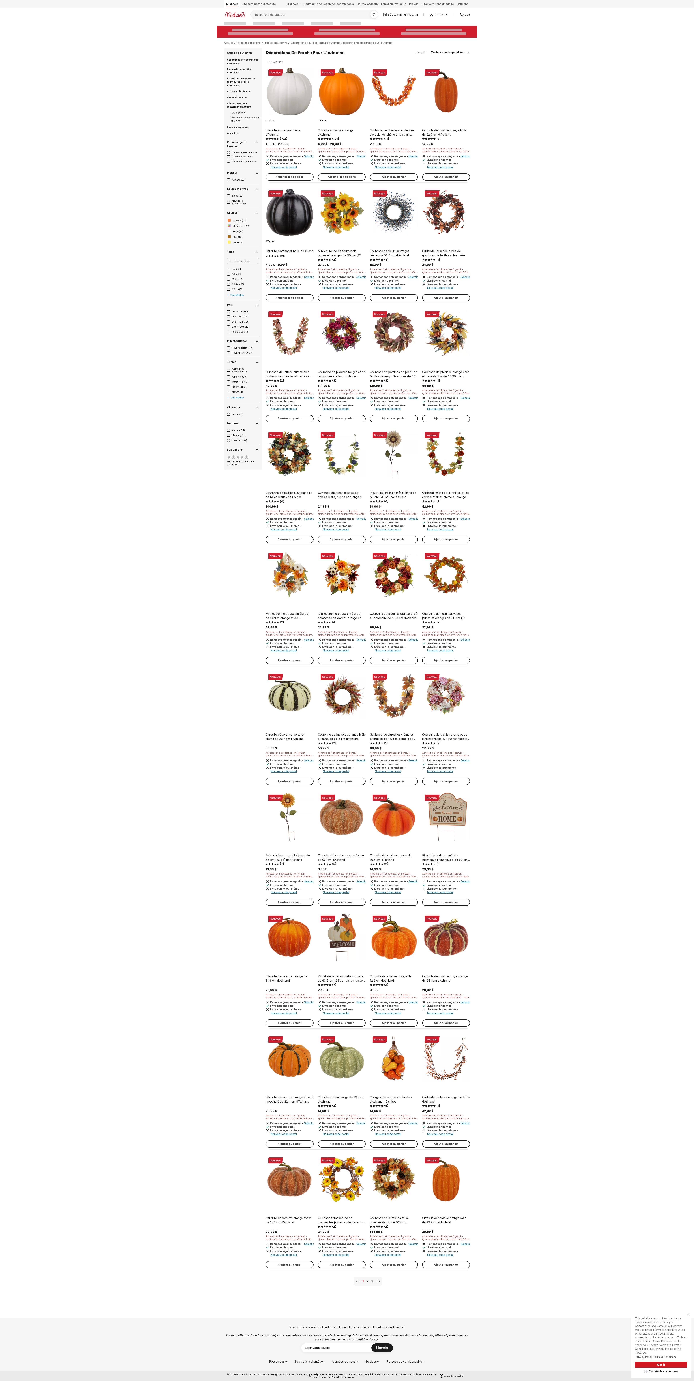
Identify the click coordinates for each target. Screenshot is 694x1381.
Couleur (232, 212)
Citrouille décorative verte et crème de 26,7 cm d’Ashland (285, 737)
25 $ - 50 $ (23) (240, 321)
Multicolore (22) (241, 226)
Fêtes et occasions (248, 42)
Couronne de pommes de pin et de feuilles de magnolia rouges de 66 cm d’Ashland (393, 374)
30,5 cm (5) (238, 284)
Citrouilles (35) (240, 381)
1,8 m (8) (236, 274)
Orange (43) (239, 220)
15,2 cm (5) (237, 279)
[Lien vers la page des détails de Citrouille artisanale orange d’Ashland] (342, 93)
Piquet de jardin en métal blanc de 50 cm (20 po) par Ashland (393, 495)
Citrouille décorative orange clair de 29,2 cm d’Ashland (444, 1220)
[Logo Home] (235, 15)
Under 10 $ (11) (240, 311)
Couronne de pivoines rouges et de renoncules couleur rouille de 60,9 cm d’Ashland (341, 374)
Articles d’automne (276, 42)
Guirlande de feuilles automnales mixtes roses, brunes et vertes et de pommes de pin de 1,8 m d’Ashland (288, 374)
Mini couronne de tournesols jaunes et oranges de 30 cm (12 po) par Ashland (339, 253)
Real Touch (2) (239, 440)
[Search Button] (374, 14)
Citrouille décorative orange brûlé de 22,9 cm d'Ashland (444, 132)
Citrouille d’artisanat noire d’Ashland (289, 251)
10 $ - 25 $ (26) (240, 316)
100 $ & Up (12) (240, 332)
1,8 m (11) (237, 269)
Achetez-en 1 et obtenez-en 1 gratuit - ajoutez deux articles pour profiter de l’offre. (289, 150)
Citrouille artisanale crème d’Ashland (283, 132)
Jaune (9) (238, 242)
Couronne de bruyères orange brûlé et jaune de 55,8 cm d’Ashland (342, 737)
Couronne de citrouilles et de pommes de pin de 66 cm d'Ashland (389, 1220)
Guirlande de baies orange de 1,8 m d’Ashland (446, 1099)
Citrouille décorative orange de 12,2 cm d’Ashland (391, 978)
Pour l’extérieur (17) (242, 347)
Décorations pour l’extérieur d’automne (315, 42)
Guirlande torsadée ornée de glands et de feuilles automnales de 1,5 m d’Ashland (444, 253)
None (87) (237, 414)
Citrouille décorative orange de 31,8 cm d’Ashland (286, 978)
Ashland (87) (238, 179)
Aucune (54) (238, 430)
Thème (231, 361)
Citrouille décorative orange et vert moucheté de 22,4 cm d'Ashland (289, 1099)
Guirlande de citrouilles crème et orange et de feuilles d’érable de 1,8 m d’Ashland (391, 737)
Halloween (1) (239, 386)
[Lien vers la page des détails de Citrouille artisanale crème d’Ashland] (290, 93)
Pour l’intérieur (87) (242, 352)
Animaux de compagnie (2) (239, 370)
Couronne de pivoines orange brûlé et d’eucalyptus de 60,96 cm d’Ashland (445, 374)
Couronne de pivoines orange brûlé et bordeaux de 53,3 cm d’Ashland (393, 616)
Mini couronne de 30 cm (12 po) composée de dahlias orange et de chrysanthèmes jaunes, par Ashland (341, 616)
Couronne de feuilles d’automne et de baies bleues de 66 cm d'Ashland (289, 495)
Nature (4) (237, 392)
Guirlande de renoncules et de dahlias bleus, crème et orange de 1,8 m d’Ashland (341, 495)
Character (233, 407)
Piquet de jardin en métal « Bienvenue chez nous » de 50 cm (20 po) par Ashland (445, 858)
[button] (661, 1371)
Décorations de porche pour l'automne (367, 42)
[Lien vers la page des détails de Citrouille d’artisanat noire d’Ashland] (290, 214)
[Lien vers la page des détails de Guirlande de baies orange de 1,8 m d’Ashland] (446, 1060)
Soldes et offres (237, 188)
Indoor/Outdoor (237, 340)
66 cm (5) (237, 289)
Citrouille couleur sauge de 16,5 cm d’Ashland (341, 1099)
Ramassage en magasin (245, 152)
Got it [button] (661, 1365)
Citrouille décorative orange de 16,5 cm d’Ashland (391, 858)
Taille (230, 251)
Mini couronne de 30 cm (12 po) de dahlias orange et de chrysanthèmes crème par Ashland (289, 616)
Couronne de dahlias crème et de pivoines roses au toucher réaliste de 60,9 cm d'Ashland (444, 737)
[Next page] (378, 1281)
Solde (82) (237, 195)
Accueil (229, 42)
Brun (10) (237, 237)
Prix (229, 304)
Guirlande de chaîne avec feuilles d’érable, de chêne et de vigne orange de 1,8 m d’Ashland (392, 132)
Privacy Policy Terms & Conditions (656, 1356)
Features (233, 423)
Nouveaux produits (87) (239, 202)
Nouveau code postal (284, 167)
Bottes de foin (237, 113)
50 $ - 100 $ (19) (240, 326)
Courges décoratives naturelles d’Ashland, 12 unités (391, 1099)
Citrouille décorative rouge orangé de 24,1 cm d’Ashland (445, 978)
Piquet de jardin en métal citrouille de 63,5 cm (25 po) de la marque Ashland (340, 978)
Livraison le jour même (244, 161)
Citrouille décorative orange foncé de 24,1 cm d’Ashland (289, 1220)
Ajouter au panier (394, 176)
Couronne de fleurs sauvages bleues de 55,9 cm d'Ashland (389, 253)
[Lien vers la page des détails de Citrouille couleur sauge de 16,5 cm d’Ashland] (342, 1060)
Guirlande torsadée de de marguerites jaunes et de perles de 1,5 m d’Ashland (341, 1220)
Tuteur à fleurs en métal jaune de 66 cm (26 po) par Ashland (288, 858)
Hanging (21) (238, 435)
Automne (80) (239, 376)
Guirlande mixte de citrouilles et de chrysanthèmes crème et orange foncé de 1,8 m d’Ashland (445, 495)
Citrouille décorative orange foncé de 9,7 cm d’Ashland (341, 858)
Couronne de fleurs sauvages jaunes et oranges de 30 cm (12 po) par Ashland (443, 616)
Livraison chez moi (242, 156)
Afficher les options (289, 176)
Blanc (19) (238, 231)
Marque (232, 172)
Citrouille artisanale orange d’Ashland (336, 132)
